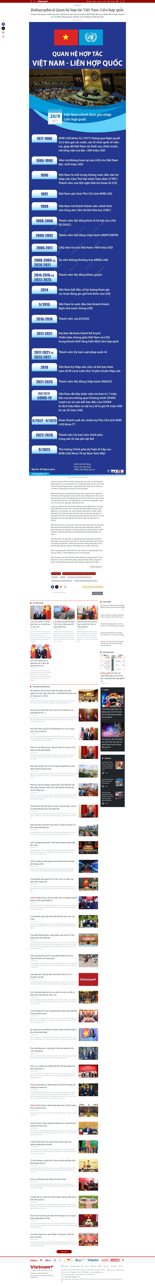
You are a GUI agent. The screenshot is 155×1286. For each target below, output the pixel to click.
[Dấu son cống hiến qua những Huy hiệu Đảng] (88, 1184)
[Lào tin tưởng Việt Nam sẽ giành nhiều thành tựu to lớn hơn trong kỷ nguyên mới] (88, 1015)
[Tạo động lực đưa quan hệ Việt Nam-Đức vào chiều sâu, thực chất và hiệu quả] (88, 884)
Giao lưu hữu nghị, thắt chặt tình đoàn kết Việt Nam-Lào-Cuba (53, 917)
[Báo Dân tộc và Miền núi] (32, 1260)
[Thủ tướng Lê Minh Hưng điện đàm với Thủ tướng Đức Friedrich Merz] (88, 1110)
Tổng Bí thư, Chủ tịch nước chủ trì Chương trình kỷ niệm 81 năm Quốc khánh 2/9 (53, 898)
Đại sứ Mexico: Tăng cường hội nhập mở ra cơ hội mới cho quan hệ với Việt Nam (53, 1124)
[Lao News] (55, 1260)
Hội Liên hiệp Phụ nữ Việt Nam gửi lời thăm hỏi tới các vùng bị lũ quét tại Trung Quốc (51, 956)
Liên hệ (120, 1266)
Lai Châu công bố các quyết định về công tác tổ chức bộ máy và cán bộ (52, 1235)
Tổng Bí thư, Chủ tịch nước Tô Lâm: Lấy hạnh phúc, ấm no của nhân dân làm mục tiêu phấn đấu (53, 807)
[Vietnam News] (93, 1260)
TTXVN (99, 1266)
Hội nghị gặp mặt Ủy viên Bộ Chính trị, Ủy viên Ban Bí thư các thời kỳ (112, 625)
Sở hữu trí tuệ (64, 1266)
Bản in (3, 32)
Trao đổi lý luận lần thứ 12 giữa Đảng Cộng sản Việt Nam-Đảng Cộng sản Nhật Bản (52, 936)
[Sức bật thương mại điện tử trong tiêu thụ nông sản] (119, 782)
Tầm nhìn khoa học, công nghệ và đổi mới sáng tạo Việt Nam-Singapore (52, 1049)
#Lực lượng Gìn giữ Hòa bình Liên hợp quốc (79, 577)
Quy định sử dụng (74, 1266)
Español (104, 1)
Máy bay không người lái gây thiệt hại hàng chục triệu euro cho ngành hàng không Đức (107, 796)
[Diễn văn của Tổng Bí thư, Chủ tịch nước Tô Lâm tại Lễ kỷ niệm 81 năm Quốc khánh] (88, 752)
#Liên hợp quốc (56, 573)
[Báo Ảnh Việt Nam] (115, 1260)
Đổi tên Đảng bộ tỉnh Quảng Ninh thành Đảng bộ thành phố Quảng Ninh (52, 862)
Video (106, 690)
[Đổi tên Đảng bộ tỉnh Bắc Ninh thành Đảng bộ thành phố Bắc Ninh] (88, 847)
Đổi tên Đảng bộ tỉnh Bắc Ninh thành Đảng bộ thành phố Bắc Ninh (52, 843)
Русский (113, 1)
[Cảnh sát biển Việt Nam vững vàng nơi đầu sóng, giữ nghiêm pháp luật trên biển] (88, 1146)
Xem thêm (64, 1252)
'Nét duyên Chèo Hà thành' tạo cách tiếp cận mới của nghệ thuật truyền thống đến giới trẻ (112, 743)
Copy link (3, 36)
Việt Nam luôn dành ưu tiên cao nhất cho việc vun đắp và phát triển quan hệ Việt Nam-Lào (52, 993)
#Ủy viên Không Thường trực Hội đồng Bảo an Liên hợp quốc (79, 573)
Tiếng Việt (88, 1)
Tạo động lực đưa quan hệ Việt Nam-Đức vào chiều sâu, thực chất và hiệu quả (52, 880)
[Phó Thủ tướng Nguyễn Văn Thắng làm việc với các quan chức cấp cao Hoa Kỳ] (88, 733)
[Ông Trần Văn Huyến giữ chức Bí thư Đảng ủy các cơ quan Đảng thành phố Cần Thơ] (88, 1220)
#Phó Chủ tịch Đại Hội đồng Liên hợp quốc (86, 581)
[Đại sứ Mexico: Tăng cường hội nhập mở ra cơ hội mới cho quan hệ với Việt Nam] (88, 1128)
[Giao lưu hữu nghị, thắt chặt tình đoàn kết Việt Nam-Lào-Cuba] (88, 921)
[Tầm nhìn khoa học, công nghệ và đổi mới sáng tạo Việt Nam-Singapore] (88, 1053)
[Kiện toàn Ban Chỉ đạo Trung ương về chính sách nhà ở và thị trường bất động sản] (88, 829)
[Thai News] (60, 1260)
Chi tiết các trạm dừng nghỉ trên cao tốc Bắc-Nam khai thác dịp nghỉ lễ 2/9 (112, 677)
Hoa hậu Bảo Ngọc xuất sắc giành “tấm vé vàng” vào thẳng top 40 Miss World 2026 (107, 766)
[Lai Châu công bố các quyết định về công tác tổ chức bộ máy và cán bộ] (88, 1239)
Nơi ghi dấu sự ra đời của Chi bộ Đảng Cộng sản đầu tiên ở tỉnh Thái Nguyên (53, 1198)
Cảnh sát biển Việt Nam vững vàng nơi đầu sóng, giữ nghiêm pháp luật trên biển (50, 1143)
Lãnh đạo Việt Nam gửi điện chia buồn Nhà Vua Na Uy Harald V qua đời (51, 975)
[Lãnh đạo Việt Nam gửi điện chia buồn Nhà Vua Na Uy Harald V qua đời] (88, 979)
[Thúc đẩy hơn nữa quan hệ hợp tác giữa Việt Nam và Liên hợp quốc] (87, 612)
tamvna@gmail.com (97, 1272)
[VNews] (123, 1260)
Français (99, 1)
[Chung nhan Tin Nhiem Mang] (116, 1270)
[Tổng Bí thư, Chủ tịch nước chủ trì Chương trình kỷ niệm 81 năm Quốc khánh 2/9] (88, 902)
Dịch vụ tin (106, 1266)
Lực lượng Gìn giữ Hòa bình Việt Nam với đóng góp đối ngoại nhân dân (64, 624)
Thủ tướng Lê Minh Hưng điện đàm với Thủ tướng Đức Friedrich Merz (53, 1106)
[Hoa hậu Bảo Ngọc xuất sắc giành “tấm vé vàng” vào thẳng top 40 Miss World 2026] (119, 765)
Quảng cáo (114, 1266)
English (94, 1)
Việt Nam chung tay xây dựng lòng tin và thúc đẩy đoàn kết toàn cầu (39, 663)
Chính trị (77, 5)
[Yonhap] (80, 1260)
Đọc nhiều (107, 602)
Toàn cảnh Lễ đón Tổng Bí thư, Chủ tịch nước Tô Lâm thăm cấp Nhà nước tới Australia (112, 643)
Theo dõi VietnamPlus (88, 587)
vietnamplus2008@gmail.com (72, 1277)
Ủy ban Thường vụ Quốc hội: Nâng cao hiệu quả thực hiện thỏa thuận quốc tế (52, 1161)
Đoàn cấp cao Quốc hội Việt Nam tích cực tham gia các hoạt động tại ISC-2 (51, 711)
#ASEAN (62, 577)
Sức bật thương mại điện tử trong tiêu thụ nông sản (107, 781)
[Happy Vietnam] (68, 1260)
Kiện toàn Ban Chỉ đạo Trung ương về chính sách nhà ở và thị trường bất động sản (53, 826)
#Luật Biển (54, 577)
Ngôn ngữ (93, 1266)
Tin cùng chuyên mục (41, 687)
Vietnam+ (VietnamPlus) (43, 1)
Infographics (108, 652)
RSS (82, 1266)
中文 (109, 1)
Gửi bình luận (97, 593)
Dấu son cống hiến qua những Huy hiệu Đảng (48, 1179)
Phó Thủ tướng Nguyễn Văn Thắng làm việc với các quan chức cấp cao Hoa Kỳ (52, 729)
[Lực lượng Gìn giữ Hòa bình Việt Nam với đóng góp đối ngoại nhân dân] (64, 612)
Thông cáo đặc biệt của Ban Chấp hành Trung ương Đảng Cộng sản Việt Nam (112, 616)
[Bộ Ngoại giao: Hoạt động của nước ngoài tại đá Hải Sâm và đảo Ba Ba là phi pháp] (88, 1034)
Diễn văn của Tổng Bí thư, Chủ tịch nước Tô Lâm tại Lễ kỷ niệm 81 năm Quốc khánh (52, 748)
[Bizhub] (48, 1260)
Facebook (3, 24)
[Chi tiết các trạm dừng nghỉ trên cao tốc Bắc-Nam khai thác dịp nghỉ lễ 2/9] (113, 663)
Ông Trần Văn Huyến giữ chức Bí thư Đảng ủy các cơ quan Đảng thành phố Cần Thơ (53, 1216)
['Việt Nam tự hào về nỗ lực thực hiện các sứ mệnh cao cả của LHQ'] (40, 612)
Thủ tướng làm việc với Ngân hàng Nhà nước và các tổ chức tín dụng (112, 633)
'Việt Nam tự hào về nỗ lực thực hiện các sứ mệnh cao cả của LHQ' (40, 624)
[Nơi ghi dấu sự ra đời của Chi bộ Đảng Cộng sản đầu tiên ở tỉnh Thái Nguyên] (88, 1202)
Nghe (106, 773)
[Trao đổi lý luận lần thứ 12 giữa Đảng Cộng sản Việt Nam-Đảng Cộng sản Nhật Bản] (88, 940)
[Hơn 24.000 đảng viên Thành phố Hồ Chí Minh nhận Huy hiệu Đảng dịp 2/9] (88, 1071)
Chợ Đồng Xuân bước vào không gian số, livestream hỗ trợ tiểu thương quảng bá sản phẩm (112, 713)
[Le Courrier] (104, 1260)
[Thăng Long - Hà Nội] (117, 1)
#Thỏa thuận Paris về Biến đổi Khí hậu (62, 581)
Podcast (107, 758)
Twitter (3, 28)
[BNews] (41, 1260)
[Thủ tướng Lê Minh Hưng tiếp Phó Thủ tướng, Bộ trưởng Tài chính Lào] (88, 1089)
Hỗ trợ (87, 1266)
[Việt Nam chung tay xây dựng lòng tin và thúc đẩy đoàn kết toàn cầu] (40, 651)
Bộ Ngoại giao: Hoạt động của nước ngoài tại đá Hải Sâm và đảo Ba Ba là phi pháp (53, 1030)
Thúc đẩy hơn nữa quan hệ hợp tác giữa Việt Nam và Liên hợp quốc (87, 624)
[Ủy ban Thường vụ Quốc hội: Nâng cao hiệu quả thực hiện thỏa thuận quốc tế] (88, 1165)
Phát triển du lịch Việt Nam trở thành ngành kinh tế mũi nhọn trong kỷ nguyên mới (52, 767)
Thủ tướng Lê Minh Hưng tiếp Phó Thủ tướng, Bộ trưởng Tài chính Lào (52, 1085)
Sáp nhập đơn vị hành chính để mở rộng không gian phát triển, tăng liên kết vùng (113, 606)
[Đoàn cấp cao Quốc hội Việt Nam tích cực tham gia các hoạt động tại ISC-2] (88, 715)
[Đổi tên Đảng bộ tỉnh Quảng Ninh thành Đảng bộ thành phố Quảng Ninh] (88, 866)
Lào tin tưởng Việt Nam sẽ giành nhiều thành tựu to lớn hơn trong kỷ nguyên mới (53, 1012)
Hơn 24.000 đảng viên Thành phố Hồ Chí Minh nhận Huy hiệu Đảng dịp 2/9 (52, 1067)
